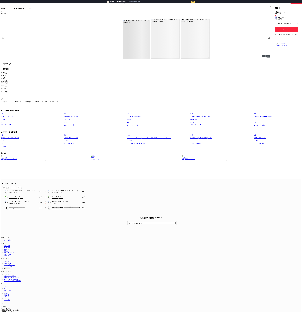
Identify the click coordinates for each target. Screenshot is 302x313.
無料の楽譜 (7, 247)
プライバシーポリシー (10, 276)
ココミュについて (9, 266)
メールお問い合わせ (9, 265)
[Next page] (269, 38)
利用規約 (6, 274)
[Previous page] (3, 38)
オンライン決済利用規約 (11, 279)
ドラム (6, 291)
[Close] (194, 2)
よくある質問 (7, 263)
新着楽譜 (6, 249)
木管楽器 (6, 295)
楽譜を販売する (8, 240)
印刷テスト (7, 268)
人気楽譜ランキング (9, 183)
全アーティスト (8, 254)
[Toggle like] (45, 160)
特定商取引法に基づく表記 (11, 277)
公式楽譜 (6, 256)
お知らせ (6, 261)
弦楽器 (6, 293)
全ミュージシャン (9, 252)
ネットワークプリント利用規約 (12, 281)
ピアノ (6, 286)
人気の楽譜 (7, 246)
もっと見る (7, 300)
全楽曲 (6, 251)
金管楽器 (6, 296)
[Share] (270, 6)
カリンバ (6, 298)
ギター (6, 288)
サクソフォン (7, 290)
